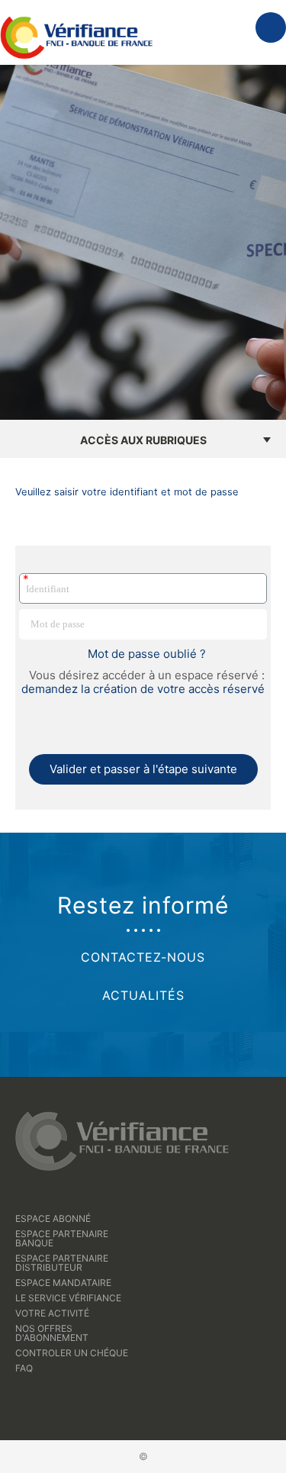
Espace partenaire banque (61, 1238)
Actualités (143, 995)
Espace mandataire (63, 1282)
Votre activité (52, 1313)
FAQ (24, 1368)
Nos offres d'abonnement (51, 1333)
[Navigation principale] (270, 27)
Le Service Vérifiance (68, 1298)
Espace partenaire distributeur (61, 1262)
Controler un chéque (71, 1353)
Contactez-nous (143, 957)
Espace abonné (53, 1218)
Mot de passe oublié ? (147, 653)
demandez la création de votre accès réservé (143, 689)
